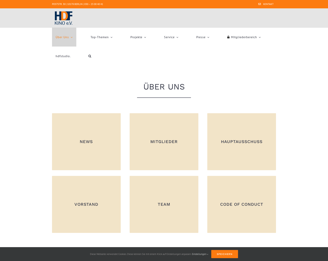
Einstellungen (199, 254)
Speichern (225, 254)
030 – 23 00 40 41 (93, 4)
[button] (90, 56)
